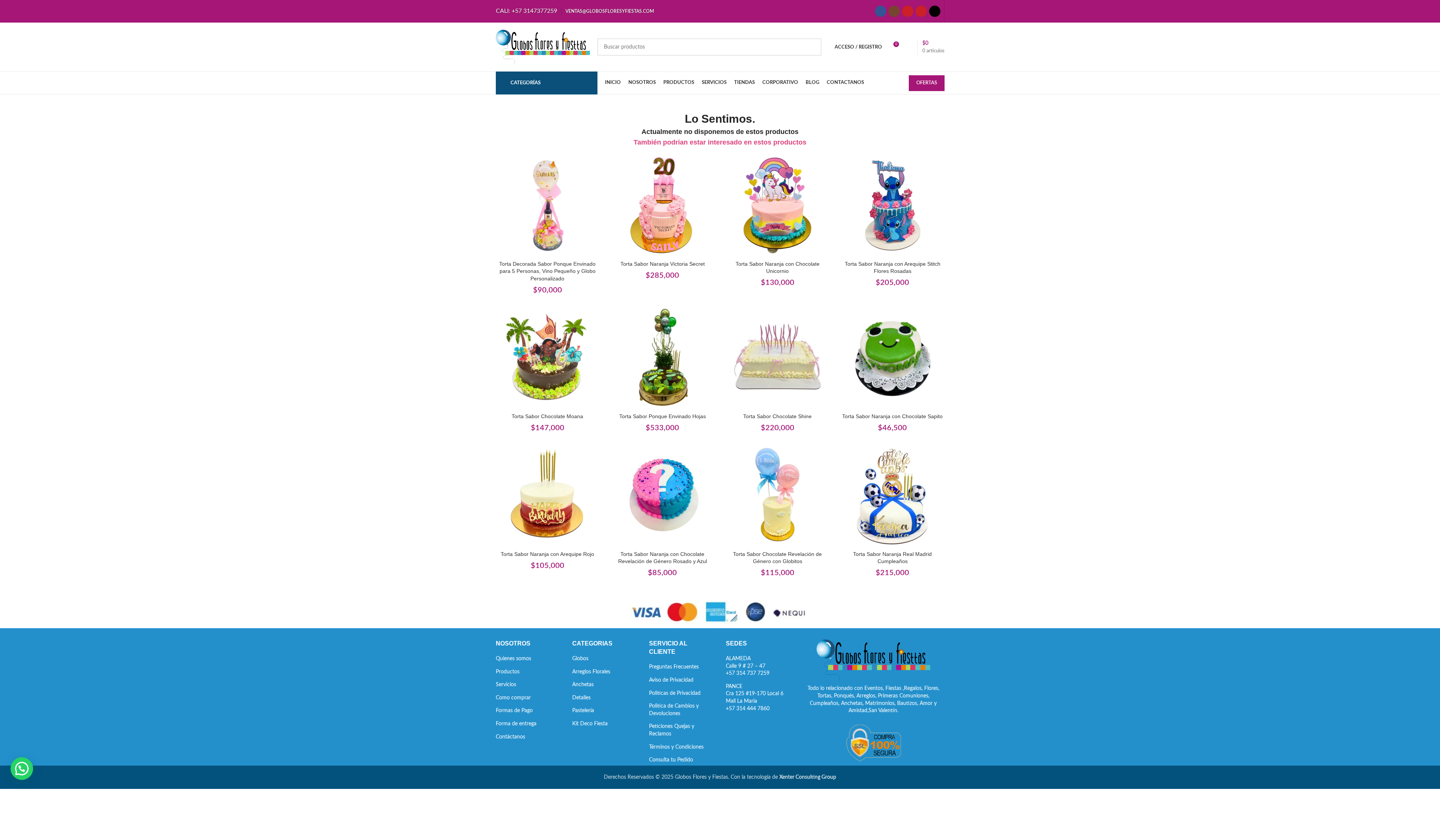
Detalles (581, 697)
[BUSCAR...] (812, 47)
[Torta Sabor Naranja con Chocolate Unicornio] (778, 205)
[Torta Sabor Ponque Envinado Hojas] (663, 358)
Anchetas (583, 684)
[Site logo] (543, 47)
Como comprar (513, 697)
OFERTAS (926, 83)
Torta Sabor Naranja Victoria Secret (662, 264)
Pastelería (583, 710)
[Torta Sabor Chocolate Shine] (778, 358)
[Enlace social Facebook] (880, 11)
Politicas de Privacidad (675, 693)
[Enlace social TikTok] (934, 11)
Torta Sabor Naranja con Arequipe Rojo (547, 554)
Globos (580, 658)
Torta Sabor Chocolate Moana (547, 416)
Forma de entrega (516, 723)
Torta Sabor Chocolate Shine (777, 416)
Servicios (506, 684)
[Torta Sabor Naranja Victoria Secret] (663, 205)
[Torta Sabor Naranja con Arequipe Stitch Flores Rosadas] (893, 205)
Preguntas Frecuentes (674, 667)
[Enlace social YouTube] (907, 11)
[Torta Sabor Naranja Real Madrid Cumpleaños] (893, 495)
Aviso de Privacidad (671, 680)
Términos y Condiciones (676, 747)
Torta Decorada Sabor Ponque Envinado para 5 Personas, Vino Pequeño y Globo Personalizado (547, 271)
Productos (508, 671)
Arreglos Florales (591, 671)
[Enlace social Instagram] (894, 11)
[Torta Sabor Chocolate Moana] (548, 358)
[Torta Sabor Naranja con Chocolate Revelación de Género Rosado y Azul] (663, 495)
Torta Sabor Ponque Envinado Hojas (662, 416)
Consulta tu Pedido (671, 760)
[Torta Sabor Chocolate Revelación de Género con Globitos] (778, 495)
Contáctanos (510, 737)
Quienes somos (513, 658)
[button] (22, 768)
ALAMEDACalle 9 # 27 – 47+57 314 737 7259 (748, 666)
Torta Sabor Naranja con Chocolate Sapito (892, 416)
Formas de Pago (514, 710)
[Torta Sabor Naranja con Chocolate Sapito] (893, 358)
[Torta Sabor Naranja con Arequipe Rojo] (548, 495)
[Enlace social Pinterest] (921, 11)
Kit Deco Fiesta (590, 723)
